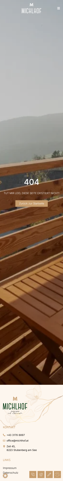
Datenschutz (10, 472)
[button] (5, 475)
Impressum (10, 468)
